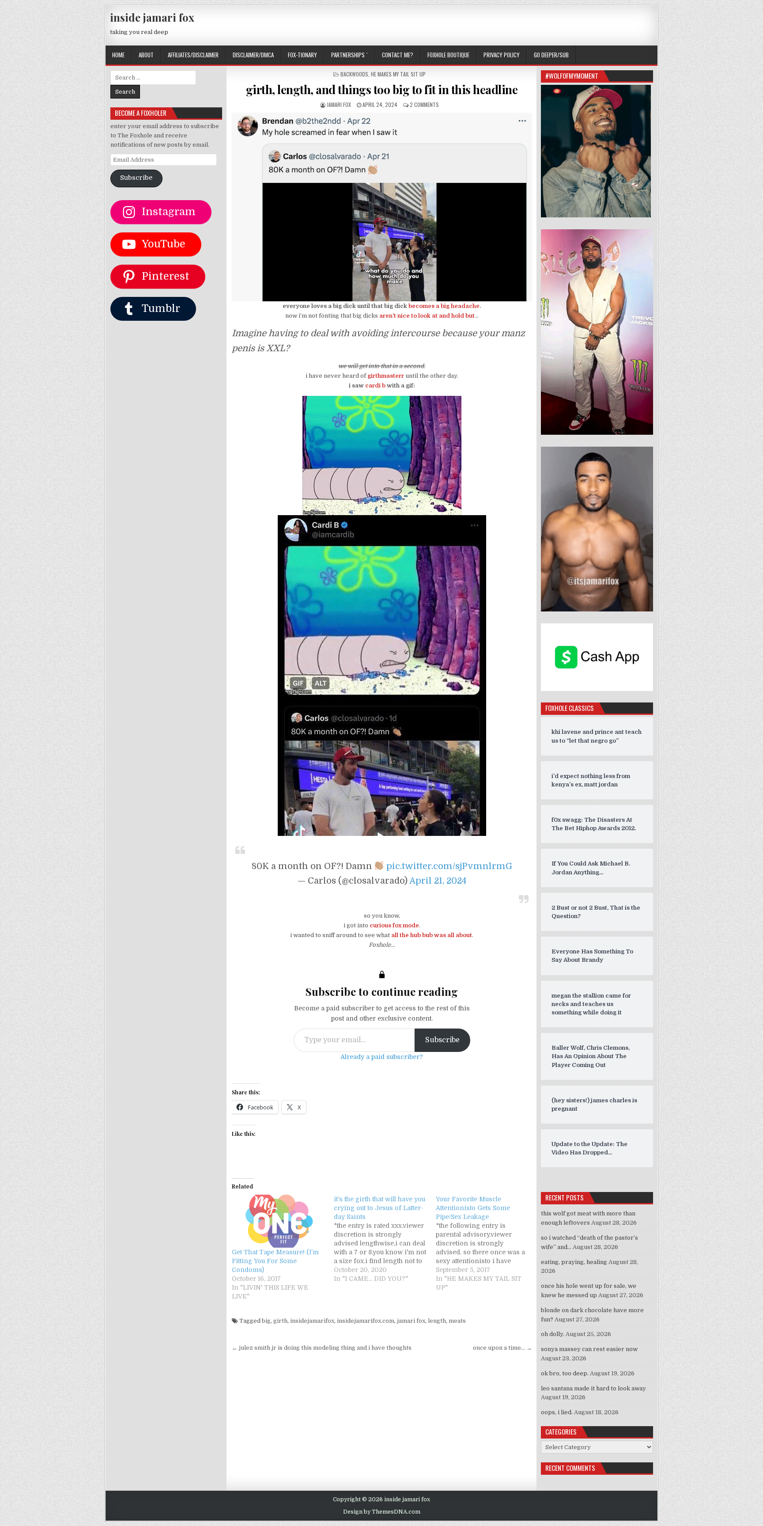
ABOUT (146, 54)
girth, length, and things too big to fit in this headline (382, 89)
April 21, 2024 (437, 881)
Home (118, 54)
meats (457, 1320)
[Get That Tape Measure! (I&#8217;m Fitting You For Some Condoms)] (278, 1221)
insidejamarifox (312, 1320)
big (266, 1320)
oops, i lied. (557, 1412)
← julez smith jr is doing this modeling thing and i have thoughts (322, 1347)
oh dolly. (552, 1334)
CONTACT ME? (397, 54)
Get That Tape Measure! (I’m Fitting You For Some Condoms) (275, 1261)
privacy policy (501, 54)
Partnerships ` (349, 54)
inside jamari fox (152, 17)
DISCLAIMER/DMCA (253, 54)
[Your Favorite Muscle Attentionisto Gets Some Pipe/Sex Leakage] (487, 1243)
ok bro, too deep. (565, 1373)
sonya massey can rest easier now (589, 1349)
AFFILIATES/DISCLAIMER (193, 54)
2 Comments (424, 104)
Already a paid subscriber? (381, 1056)
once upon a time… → (502, 1347)
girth (280, 1320)
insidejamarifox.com (365, 1320)
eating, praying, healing (574, 1262)
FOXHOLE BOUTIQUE (448, 54)
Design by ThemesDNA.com (381, 1512)
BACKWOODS (354, 74)
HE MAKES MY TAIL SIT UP (398, 74)
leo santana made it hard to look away (593, 1388)
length (437, 1320)
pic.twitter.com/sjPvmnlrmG (449, 866)
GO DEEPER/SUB (551, 54)
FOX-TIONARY (302, 54)
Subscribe (442, 1040)
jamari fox (339, 104)
